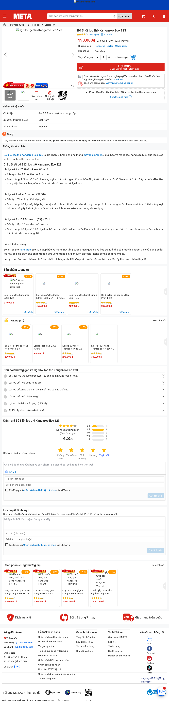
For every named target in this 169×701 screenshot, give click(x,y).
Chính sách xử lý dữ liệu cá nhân (39, 490)
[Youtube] (150, 658)
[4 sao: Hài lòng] (93, 450)
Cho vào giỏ (122, 57)
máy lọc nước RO (93, 154)
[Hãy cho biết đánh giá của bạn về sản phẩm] (84, 468)
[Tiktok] (149, 668)
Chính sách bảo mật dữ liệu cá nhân (56, 674)
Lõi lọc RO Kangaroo (117, 46)
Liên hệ (112, 641)
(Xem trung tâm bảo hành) (119, 83)
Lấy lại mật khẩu (84, 641)
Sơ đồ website (115, 651)
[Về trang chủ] (23, 16)
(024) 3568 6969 (24, 642)
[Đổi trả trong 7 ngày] (77, 620)
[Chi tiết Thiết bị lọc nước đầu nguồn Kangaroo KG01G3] (104, 579)
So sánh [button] (28, 312)
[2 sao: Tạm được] (71, 450)
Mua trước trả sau (47, 655)
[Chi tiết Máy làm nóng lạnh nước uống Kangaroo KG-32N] (17, 579)
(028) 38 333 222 (24, 647)
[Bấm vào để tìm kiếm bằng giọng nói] (114, 16)
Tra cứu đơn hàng (85, 646)
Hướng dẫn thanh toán (50, 641)
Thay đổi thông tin (85, 637)
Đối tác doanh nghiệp (119, 655)
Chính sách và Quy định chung (53, 637)
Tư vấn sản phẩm (47, 678)
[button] (71, 54)
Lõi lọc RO (50, 24)
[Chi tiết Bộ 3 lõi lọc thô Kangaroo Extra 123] (18, 283)
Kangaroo (100, 46)
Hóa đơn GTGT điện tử (49, 669)
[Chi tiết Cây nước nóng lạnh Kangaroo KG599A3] (75, 579)
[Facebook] (151, 648)
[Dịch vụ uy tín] (20, 620)
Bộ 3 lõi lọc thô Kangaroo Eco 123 (23, 154)
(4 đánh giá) (93, 34)
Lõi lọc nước (34, 24)
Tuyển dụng (114, 646)
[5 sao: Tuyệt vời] (104, 450)
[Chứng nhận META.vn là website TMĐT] (156, 695)
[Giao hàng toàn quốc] (142, 620)
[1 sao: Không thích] (60, 450)
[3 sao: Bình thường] (82, 450)
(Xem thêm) (117, 79)
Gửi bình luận (155, 550)
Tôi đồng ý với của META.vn (39, 490)
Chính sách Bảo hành (49, 664)
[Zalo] (149, 638)
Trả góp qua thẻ (46, 646)
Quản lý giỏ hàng (84, 651)
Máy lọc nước (17, 24)
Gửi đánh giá (155, 495)
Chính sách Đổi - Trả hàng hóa (53, 660)
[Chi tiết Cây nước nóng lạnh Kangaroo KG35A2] (46, 579)
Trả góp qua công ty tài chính (53, 651)
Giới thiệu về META (117, 637)
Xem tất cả (158, 320)
